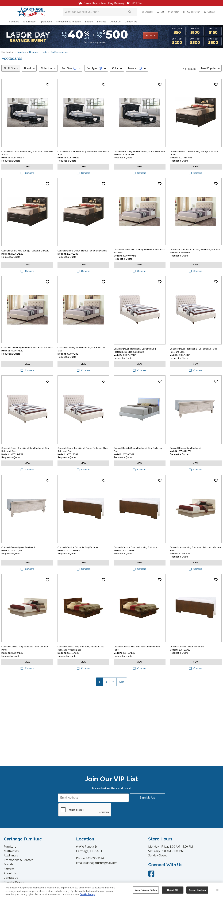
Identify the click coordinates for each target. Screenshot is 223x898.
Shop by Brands (14, 882)
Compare (29, 173)
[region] (111, 890)
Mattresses (29, 21)
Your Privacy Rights (146, 890)
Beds (44, 52)
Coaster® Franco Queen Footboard (18, 547)
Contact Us (131, 21)
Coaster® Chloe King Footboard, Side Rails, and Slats (27, 347)
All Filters (12, 68)
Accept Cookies (197, 890)
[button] (143, 12)
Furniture (14, 21)
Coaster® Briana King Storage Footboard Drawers (25, 251)
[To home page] (31, 12)
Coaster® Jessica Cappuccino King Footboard (135, 547)
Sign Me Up (147, 797)
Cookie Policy (87, 894)
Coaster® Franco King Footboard (185, 448)
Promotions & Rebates (68, 21)
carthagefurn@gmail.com (100, 863)
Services (101, 21)
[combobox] (29, 68)
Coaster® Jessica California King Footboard (78, 547)
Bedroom (33, 52)
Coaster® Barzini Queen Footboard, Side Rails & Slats (139, 151)
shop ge (151, 35)
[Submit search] (129, 12)
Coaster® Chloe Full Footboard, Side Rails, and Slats (195, 249)
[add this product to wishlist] (47, 84)
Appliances (46, 21)
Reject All (172, 890)
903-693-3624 (95, 858)
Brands (89, 21)
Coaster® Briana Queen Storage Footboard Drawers (82, 251)
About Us (115, 21)
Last (121, 681)
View (27, 166)
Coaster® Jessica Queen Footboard (187, 647)
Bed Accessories (59, 52)
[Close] (217, 890)
